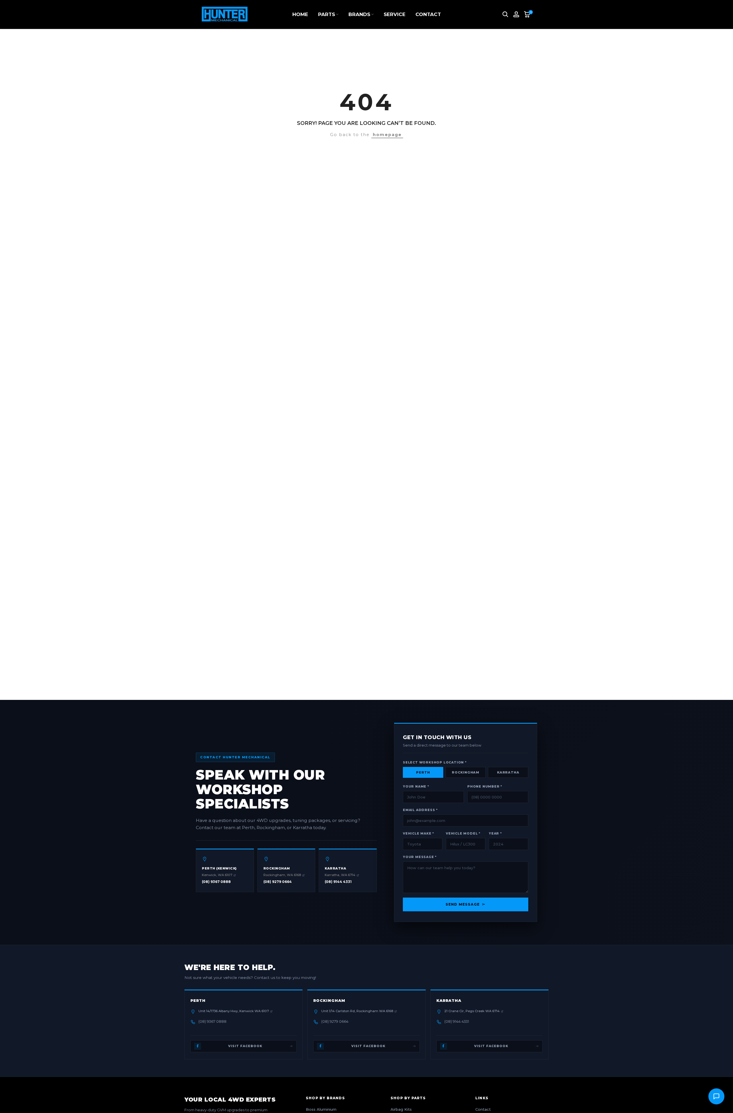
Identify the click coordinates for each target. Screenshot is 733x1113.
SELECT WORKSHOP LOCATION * (435, 762)
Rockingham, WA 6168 (282, 875)
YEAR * (495, 833)
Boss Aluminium (321, 1109)
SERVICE (394, 14)
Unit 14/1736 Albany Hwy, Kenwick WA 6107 (233, 1011)
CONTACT (428, 14)
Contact (483, 1109)
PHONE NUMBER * (484, 786)
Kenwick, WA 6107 (217, 875)
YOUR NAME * (416, 786)
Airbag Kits (401, 1109)
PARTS (326, 14)
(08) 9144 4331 (338, 882)
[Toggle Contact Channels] (716, 1096)
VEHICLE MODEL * (463, 833)
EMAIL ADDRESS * (420, 810)
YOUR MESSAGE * (420, 857)
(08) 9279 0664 (277, 882)
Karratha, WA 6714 (340, 875)
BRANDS (359, 14)
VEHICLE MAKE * (418, 833)
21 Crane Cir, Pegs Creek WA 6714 (472, 1011)
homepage (387, 134)
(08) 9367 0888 (216, 882)
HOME (300, 14)
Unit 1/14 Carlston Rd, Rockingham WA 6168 (357, 1011)
